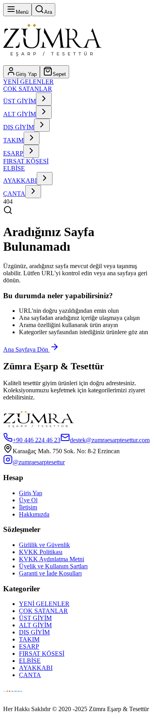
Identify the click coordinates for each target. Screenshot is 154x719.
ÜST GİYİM (19, 101)
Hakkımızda (34, 514)
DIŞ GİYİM (18, 127)
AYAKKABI (20, 180)
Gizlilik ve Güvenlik (44, 544)
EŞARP (13, 153)
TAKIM (13, 140)
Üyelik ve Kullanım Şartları (53, 566)
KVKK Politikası (40, 552)
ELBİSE (14, 168)
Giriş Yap (30, 493)
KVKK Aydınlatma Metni (51, 559)
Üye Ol (28, 500)
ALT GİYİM (19, 114)
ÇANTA (14, 193)
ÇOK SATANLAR (27, 88)
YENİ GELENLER (28, 81)
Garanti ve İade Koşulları (50, 573)
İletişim (28, 507)
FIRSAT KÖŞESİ (26, 161)
